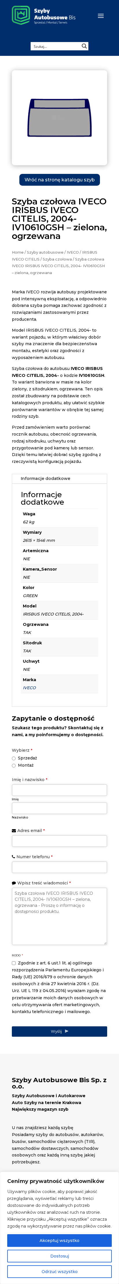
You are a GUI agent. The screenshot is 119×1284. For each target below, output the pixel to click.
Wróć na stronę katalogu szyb (60, 180)
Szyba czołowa (57, 259)
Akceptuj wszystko (59, 1240)
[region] (59, 1228)
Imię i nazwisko (29, 779)
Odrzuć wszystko (60, 1271)
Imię (15, 799)
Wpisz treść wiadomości (44, 883)
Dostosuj (59, 1256)
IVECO (73, 252)
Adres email (31, 830)
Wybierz (22, 750)
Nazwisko (20, 817)
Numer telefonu (34, 856)
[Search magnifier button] (84, 46)
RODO (17, 955)
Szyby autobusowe (45, 252)
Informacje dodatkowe (45, 478)
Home (18, 252)
